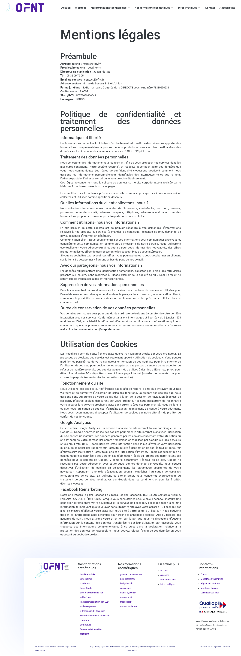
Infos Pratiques (187, 7)
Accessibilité (227, 7)
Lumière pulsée (87, 574)
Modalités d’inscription (212, 579)
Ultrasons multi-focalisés (92, 611)
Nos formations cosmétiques (152, 7)
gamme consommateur (131, 574)
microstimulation (128, 606)
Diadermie (85, 584)
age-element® (127, 579)
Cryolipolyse (86, 579)
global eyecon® (128, 593)
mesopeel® (126, 602)
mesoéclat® (126, 597)
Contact (210, 7)
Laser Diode (86, 588)
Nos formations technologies (108, 7)
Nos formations (168, 580)
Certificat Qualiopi (210, 593)
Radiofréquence (88, 606)
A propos (80, 7)
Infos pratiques (167, 584)
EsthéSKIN (85, 625)
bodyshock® (126, 584)
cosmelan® (125, 588)
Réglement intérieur (211, 584)
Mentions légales (209, 588)
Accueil (66, 7)
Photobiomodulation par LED (94, 602)
